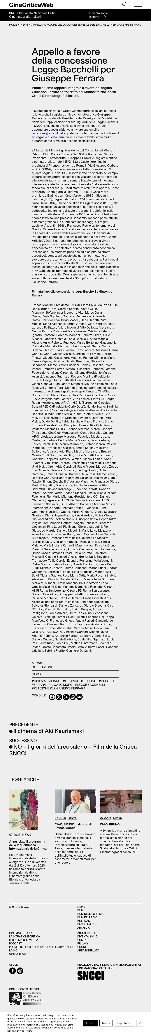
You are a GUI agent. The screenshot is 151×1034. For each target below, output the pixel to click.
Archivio (83, 927)
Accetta (90, 1022)
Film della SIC (87, 917)
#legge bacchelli (90, 684)
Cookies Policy (23, 1030)
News (24, 24)
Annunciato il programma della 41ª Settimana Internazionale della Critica (28, 845)
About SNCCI (86, 933)
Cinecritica (17, 953)
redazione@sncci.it (45, 133)
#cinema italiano (46, 681)
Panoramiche (87, 924)
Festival (83, 920)
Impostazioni (124, 1022)
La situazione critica (24, 936)
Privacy (82, 943)
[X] (59, 697)
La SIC (13, 950)
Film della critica (90, 913)
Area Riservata (88, 950)
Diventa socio (98, 14)
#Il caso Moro (60, 684)
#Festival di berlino (79, 681)
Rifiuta (106, 1022)
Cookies (83, 947)
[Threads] (66, 697)
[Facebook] (52, 697)
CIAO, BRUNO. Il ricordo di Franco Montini (73, 825)
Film (80, 910)
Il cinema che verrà (23, 940)
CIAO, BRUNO (110, 824)
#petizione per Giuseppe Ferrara (58, 688)
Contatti (83, 940)
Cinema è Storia (20, 933)
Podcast (15, 943)
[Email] (79, 697)
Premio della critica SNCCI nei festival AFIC (41, 947)
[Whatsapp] (72, 697)
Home (13, 24)
